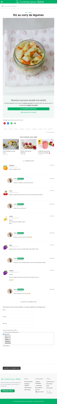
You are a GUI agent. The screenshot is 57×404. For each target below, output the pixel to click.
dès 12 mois (28, 12)
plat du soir (50, 129)
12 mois (5, 129)
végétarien (34, 129)
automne (40, 129)
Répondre (52, 165)
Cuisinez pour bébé (30, 3)
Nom (4, 309)
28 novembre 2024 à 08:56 (18, 260)
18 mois (10, 129)
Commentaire (6, 345)
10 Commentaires (50, 132)
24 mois (15, 129)
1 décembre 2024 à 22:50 (13, 192)
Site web (5, 323)
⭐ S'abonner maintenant (28, 108)
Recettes (26, 378)
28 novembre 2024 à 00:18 (14, 246)
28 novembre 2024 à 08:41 (14, 217)
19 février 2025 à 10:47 (18, 180)
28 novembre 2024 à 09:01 (18, 234)
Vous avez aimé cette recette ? (10, 330)
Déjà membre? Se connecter (28, 112)
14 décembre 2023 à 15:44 (18, 291)
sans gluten (22, 129)
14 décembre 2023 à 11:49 (14, 272)
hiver (45, 129)
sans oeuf (28, 129)
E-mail (4, 316)
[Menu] (1, 2)
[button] (8, 390)
